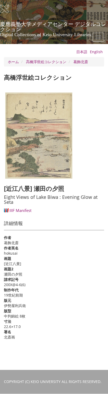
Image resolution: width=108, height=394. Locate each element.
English (96, 51)
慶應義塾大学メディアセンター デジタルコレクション (53, 26)
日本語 (81, 51)
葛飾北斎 (80, 61)
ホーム (13, 61)
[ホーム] (8, 8)
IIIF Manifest (20, 210)
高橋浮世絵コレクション (46, 61)
